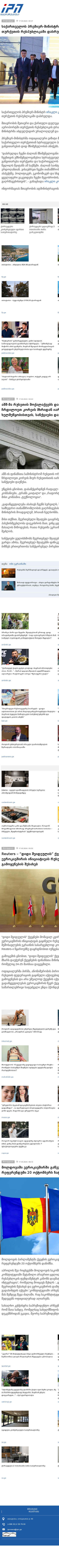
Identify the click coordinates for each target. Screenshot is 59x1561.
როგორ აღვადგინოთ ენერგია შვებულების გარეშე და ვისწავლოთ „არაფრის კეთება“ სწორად (29, 1030)
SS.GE (5, 204)
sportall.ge (6, 1366)
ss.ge (4, 1442)
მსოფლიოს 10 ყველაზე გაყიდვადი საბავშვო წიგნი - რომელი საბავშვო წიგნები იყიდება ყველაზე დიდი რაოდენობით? (28, 1067)
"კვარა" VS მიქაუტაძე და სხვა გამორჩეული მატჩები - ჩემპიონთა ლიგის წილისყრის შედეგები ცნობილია (28, 1355)
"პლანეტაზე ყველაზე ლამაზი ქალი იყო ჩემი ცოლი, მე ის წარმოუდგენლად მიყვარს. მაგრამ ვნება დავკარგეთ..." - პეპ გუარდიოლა (29, 1392)
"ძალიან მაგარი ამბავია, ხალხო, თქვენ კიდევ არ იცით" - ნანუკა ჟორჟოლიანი (26, 377)
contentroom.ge (8, 802)
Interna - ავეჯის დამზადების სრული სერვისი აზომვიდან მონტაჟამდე (23, 791)
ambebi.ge (6, 645)
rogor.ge (5, 1153)
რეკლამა (34, 1512)
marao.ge (6, 1117)
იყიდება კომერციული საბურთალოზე (20, 1430)
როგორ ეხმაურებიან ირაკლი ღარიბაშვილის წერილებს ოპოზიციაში (24, 745)
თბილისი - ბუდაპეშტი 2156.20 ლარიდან (21, 300)
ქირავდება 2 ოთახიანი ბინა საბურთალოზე (23, 1466)
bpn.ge (4, 721)
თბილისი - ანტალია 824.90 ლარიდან (20, 265)
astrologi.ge (7, 1402)
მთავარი (32, 1509)
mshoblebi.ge (7, 1077)
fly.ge (4, 277)
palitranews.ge (8, 756)
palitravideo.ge (8, 353)
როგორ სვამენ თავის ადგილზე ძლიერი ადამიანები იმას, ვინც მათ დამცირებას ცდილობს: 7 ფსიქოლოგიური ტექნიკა (28, 1144)
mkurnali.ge (7, 1041)
